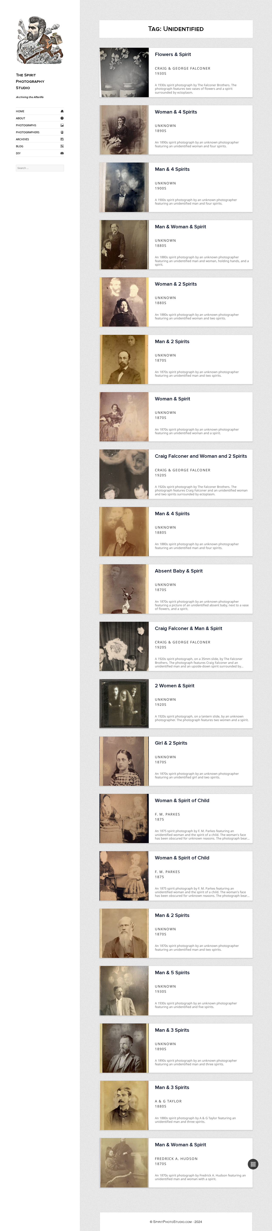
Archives (22, 139)
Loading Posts (176, 1202)
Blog (19, 146)
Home (20, 111)
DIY (18, 153)
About (20, 118)
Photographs (26, 125)
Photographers (27, 132)
